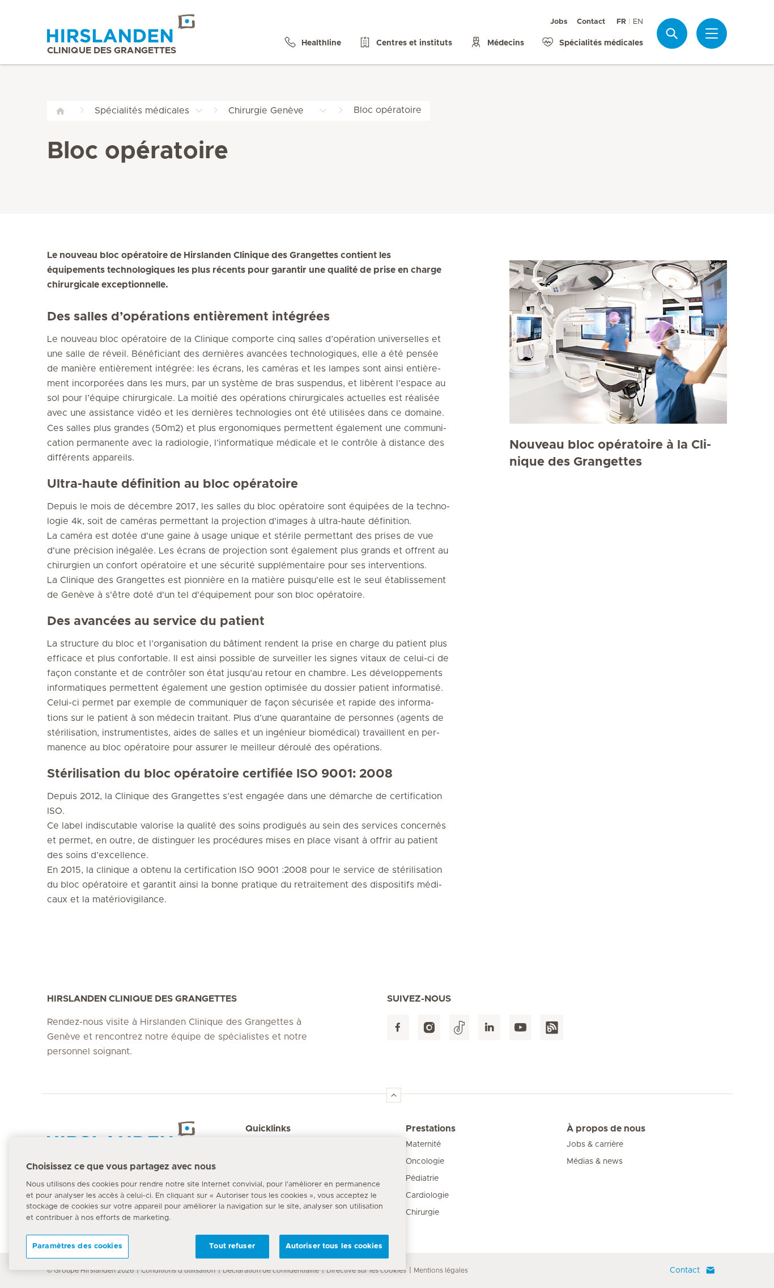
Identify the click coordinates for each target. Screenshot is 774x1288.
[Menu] (712, 33)
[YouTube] (520, 1027)
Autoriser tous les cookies (334, 1246)
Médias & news (595, 1161)
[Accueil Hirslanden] (146, 1135)
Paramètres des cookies (77, 1246)
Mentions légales (441, 1270)
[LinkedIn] (489, 1027)
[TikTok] (459, 1027)
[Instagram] (429, 1027)
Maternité (423, 1144)
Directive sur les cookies (366, 1270)
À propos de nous (606, 1128)
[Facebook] (398, 1027)
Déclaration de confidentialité (271, 1270)
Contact (591, 22)
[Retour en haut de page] (394, 1095)
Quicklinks (268, 1128)
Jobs (559, 22)
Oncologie (425, 1161)
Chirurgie (422, 1213)
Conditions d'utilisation (178, 1270)
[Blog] (552, 1027)
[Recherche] (672, 33)
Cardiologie (427, 1196)
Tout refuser (232, 1246)
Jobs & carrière (595, 1144)
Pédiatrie (422, 1179)
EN (638, 22)
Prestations (431, 1128)
